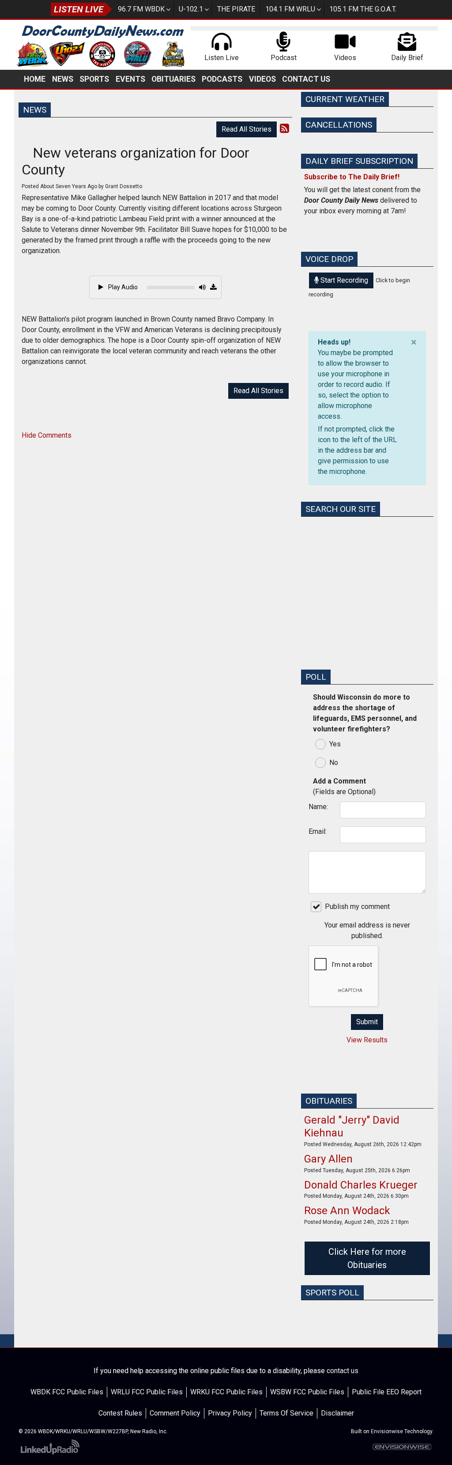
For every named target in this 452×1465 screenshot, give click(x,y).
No (333, 762)
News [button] (62, 79)
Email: (318, 831)
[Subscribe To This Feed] (284, 128)
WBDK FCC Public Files (66, 1392)
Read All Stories (246, 129)
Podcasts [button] (222, 79)
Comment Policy (175, 1413)
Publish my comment (357, 906)
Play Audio (122, 287)
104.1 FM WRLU (290, 9)
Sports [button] (94, 79)
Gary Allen (328, 1159)
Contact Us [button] (306, 79)
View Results (367, 1040)
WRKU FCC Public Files (226, 1392)
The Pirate (236, 9)
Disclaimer (337, 1413)
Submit (367, 1022)
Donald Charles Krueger (361, 1185)
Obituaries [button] (173, 79)
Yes (335, 744)
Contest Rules (120, 1413)
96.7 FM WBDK (141, 9)
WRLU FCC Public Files (147, 1392)
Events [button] (130, 79)
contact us (342, 1371)
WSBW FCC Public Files (307, 1392)
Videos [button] (262, 79)
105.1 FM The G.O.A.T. (362, 9)
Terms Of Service (286, 1413)
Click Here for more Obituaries (367, 1258)
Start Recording (343, 280)
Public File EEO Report (387, 1392)
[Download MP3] (213, 287)
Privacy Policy (230, 1413)
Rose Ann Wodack (347, 1210)
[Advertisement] (367, 607)
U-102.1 (191, 9)
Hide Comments (47, 435)
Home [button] (34, 79)
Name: (318, 807)
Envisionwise (387, 1431)
